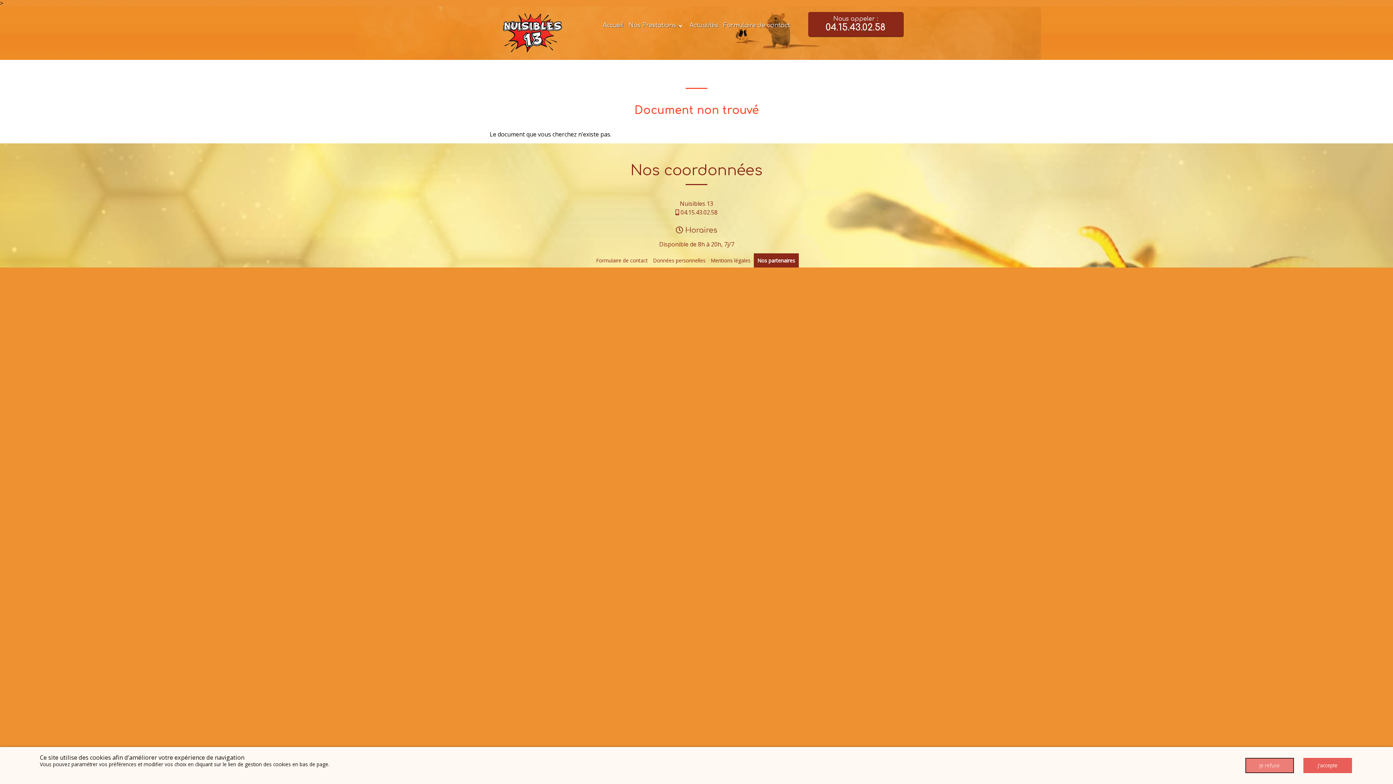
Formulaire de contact (756, 25)
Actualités (704, 25)
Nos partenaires (776, 260)
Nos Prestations (652, 25)
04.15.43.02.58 (699, 212)
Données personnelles (679, 260)
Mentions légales (731, 260)
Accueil (613, 25)
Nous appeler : (855, 24)
